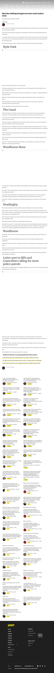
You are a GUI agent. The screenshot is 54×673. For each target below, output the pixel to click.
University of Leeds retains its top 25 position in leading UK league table (11, 431)
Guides (15, 382)
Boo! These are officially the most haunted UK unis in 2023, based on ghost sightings (11, 498)
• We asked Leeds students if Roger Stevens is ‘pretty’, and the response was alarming (21, 360)
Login (29, 645)
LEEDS (9, 383)
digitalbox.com (18, 666)
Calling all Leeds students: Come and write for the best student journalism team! (32, 420)
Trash (40, 515)
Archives (30, 635)
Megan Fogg (10, 382)
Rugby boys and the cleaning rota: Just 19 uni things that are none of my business (32, 560)
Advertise (44, 2)
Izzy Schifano (10, 477)
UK (8, 490)
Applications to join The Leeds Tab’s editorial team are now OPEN (32, 451)
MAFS (35, 502)
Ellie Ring (9, 553)
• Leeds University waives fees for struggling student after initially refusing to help (21, 363)
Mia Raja (9, 444)
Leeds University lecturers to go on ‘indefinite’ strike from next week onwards (32, 442)
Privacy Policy (32, 633)
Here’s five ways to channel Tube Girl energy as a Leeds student (11, 389)
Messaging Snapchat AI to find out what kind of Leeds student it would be (12, 462)
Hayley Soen (30, 502)
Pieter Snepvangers (28, 477)
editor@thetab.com (29, 666)
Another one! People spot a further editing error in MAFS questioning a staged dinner (12, 535)
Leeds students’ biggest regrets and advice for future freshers (10, 442)
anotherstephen (11, 489)
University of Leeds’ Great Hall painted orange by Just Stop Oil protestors (32, 380)
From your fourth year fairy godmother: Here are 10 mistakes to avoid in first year (32, 411)
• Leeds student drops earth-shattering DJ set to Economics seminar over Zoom (20, 357)
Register (30, 643)
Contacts (10, 651)
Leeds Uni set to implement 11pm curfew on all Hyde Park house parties (32, 462)
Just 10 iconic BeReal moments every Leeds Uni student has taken (10, 380)
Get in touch (40, 635)
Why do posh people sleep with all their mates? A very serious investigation (32, 574)
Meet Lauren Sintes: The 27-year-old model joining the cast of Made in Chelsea (11, 563)
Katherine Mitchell (32, 393)
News (13, 23)
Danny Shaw (8, 23)
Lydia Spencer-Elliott (32, 490)
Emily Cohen (9, 392)
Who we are (33, 2)
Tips (49, 2)
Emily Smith (9, 501)
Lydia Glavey (37, 465)
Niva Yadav (29, 454)
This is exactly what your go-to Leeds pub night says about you (12, 411)
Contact (39, 2)
